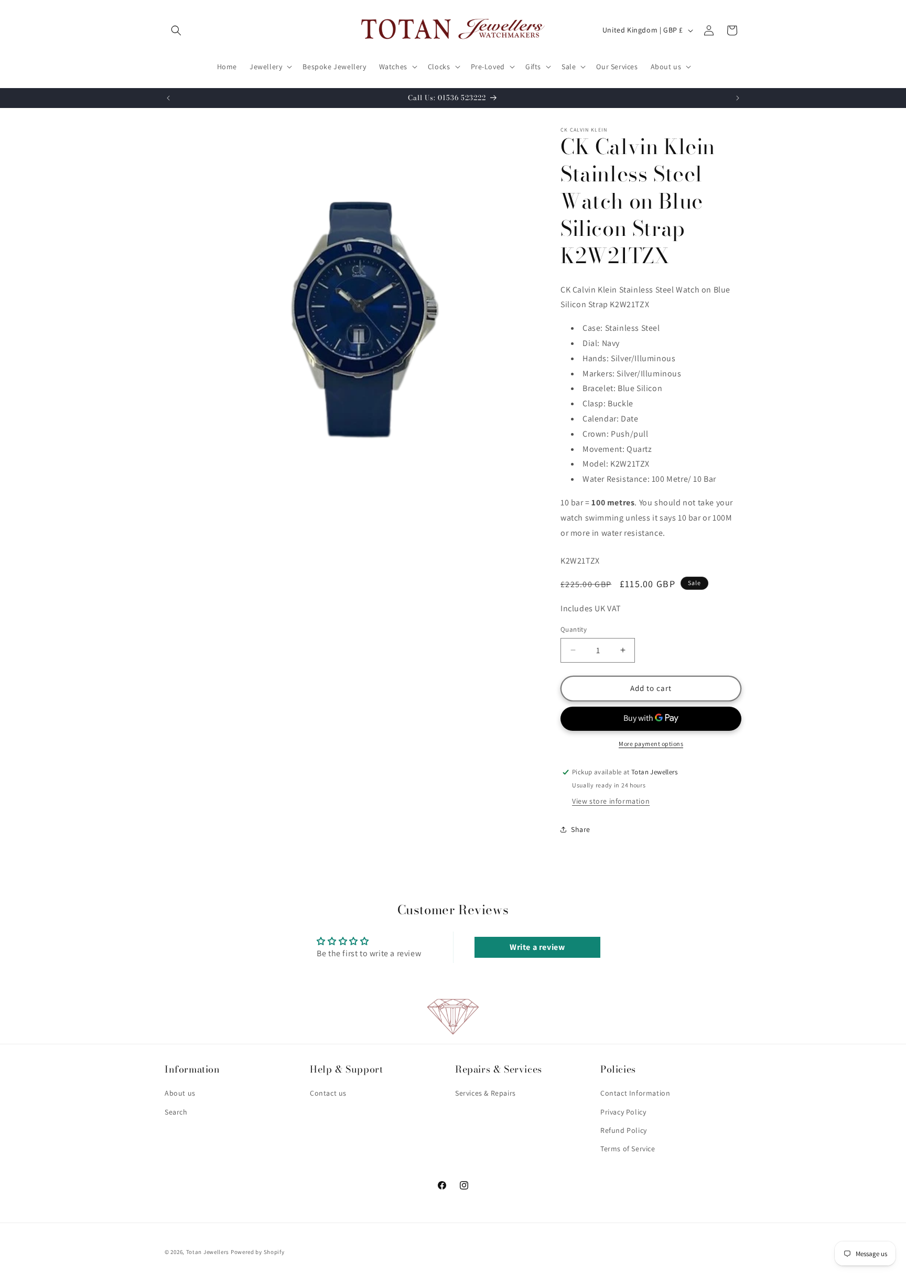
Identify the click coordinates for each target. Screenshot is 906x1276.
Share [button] (580, 829)
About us (180, 1093)
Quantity (573, 629)
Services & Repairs (485, 1093)
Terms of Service (627, 1148)
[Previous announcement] (168, 98)
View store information (611, 801)
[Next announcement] (737, 98)
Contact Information (635, 1093)
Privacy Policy (623, 1112)
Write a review (537, 947)
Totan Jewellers (208, 1252)
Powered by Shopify (258, 1252)
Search (176, 1112)
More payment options (651, 744)
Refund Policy (623, 1130)
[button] (176, 30)
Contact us (328, 1093)
